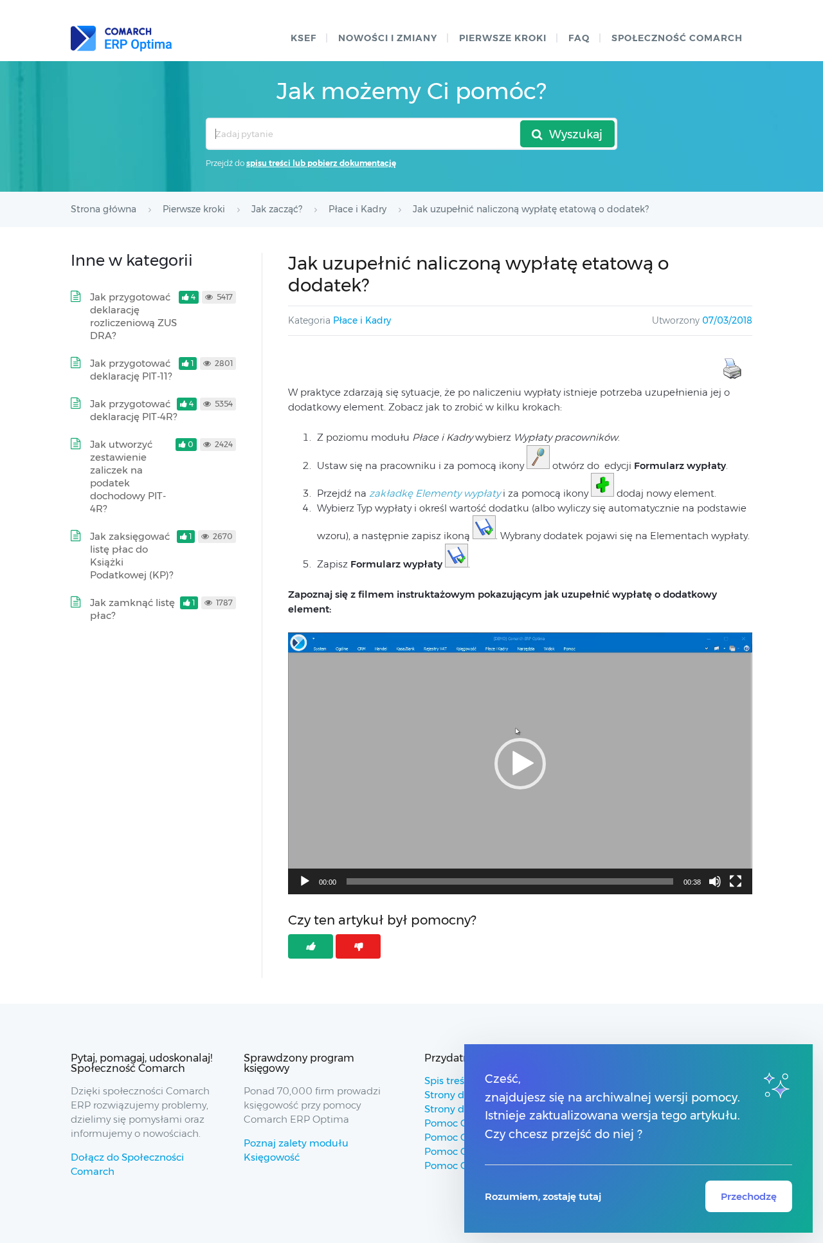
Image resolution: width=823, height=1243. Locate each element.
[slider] (510, 881)
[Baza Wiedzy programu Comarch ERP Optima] (121, 38)
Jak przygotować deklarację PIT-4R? (133, 410)
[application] (520, 763)
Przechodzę (749, 1196)
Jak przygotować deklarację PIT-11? (131, 369)
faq (579, 38)
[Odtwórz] (304, 881)
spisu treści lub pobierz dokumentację (321, 163)
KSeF (303, 38)
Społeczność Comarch (677, 38)
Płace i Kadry (362, 320)
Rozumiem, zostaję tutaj (543, 1196)
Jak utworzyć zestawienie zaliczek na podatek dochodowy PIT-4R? (128, 476)
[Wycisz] (715, 881)
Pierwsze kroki (503, 38)
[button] (520, 763)
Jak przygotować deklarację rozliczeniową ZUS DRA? (133, 316)
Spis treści (448, 1080)
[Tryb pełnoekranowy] (735, 881)
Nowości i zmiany (387, 38)
